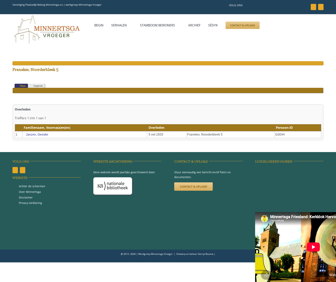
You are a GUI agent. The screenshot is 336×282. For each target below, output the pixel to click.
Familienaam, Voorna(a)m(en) (47, 127)
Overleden (157, 127)
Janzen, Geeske (37, 134)
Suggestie (38, 86)
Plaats (23, 86)
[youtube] (321, 7)
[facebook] (313, 7)
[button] (268, 25)
